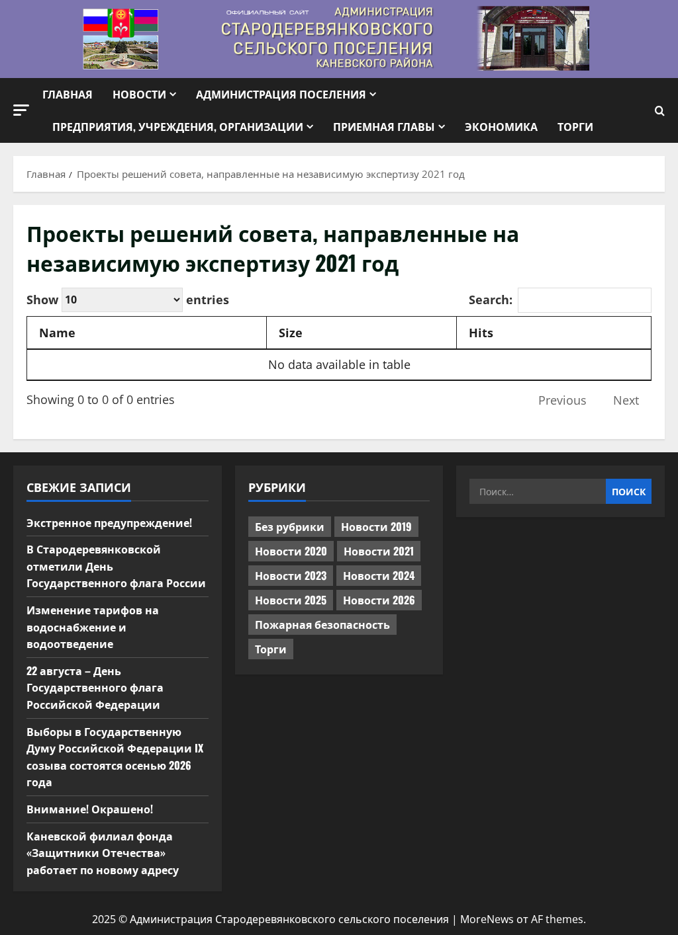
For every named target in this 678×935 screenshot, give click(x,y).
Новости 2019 (376, 526)
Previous (562, 400)
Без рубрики (289, 526)
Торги (575, 126)
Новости (139, 94)
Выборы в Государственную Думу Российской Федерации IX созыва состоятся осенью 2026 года (114, 756)
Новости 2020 (291, 551)
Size (291, 333)
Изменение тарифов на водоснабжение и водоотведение (92, 626)
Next (626, 400)
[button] (21, 110)
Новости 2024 (378, 575)
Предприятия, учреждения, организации (177, 126)
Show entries (127, 299)
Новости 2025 (290, 600)
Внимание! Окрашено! (89, 809)
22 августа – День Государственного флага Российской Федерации (95, 687)
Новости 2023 (290, 575)
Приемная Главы (384, 126)
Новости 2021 (379, 551)
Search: (490, 299)
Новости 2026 (379, 600)
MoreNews (487, 919)
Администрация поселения (281, 94)
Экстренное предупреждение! (109, 522)
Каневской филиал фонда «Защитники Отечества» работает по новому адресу (102, 852)
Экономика (501, 126)
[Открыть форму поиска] (660, 111)
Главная (67, 94)
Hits (481, 333)
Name (57, 333)
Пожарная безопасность (322, 624)
